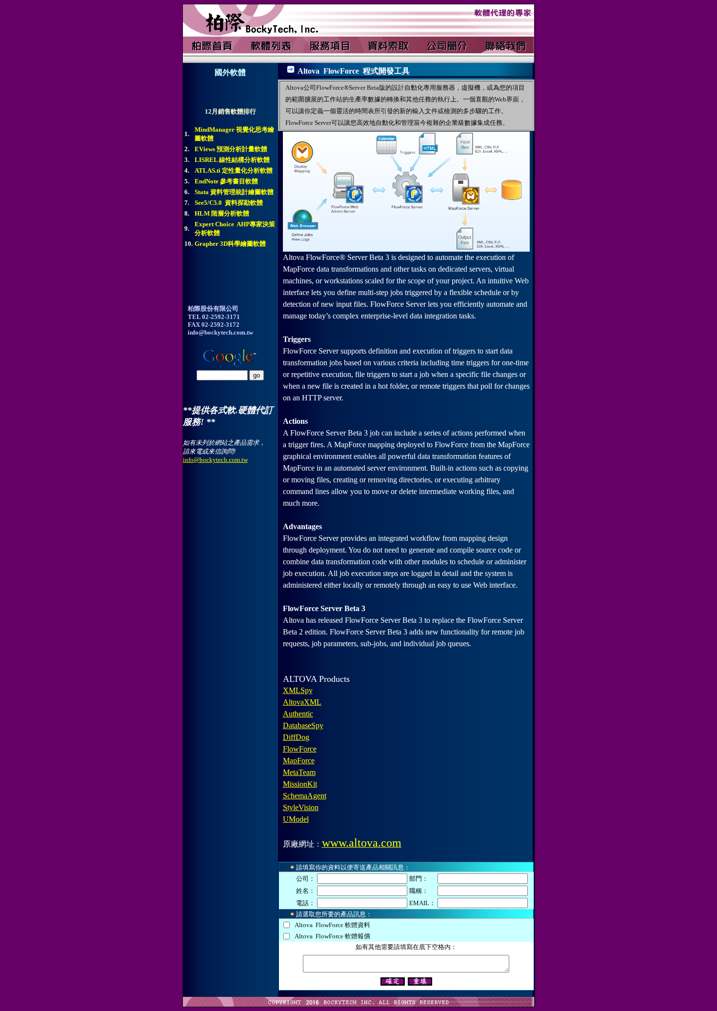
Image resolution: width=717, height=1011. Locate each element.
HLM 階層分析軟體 (222, 213)
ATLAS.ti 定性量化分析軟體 (234, 170)
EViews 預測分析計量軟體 (231, 149)
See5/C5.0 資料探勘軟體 (229, 202)
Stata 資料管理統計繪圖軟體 (234, 192)
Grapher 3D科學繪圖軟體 (230, 243)
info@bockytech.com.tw (215, 459)
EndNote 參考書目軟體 (226, 181)
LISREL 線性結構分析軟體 (232, 159)
